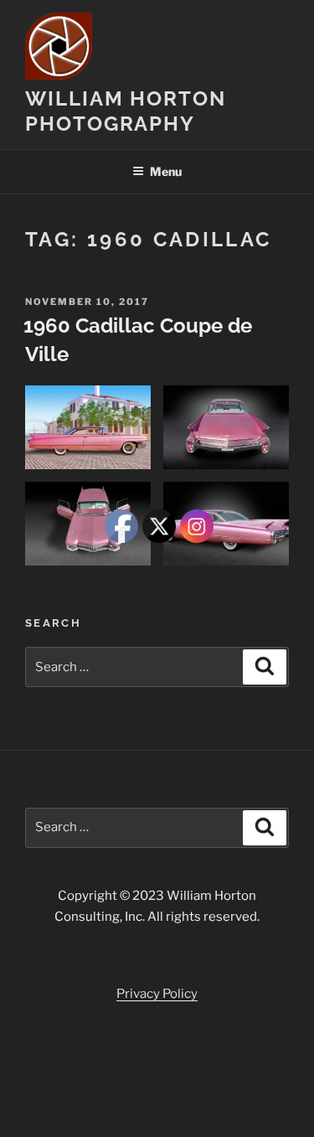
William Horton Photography (125, 111)
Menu (166, 171)
